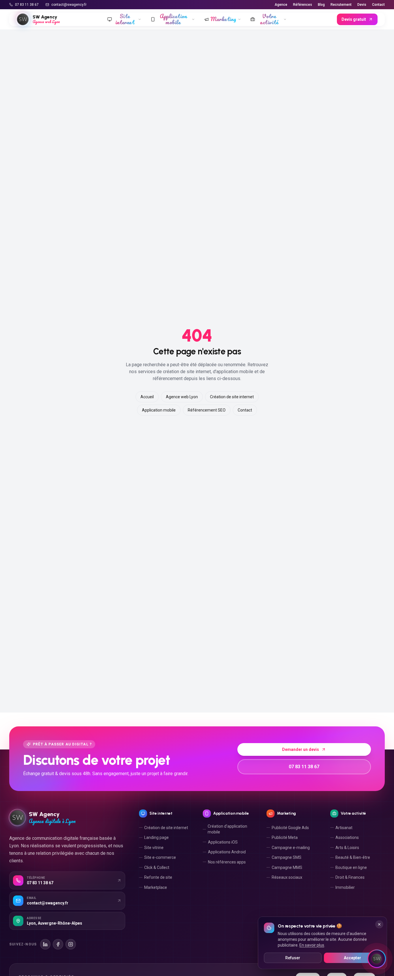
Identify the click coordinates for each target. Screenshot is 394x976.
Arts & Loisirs (347, 847)
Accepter (352, 958)
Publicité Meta (285, 837)
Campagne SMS (286, 857)
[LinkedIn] (45, 944)
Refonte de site (158, 877)
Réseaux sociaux (287, 877)
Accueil (147, 396)
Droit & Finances (350, 877)
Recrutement (341, 5)
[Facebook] (58, 944)
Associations (347, 837)
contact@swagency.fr (69, 5)
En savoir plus (311, 945)
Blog (321, 5)
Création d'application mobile (227, 829)
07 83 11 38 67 (27, 5)
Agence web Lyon (182, 396)
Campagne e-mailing (291, 847)
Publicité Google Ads (290, 827)
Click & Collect (156, 867)
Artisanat (343, 827)
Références (302, 5)
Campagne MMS (287, 867)
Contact (378, 5)
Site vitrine (154, 847)
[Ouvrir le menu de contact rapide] (376, 958)
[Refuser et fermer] (379, 924)
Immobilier (345, 887)
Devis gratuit (354, 19)
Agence (281, 5)
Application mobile (159, 410)
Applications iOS (223, 842)
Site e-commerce (160, 857)
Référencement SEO (207, 410)
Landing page (156, 837)
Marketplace (155, 887)
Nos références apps (227, 862)
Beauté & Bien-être (352, 857)
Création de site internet (232, 396)
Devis (361, 5)
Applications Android (227, 852)
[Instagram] (70, 944)
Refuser (292, 958)
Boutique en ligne (351, 867)
